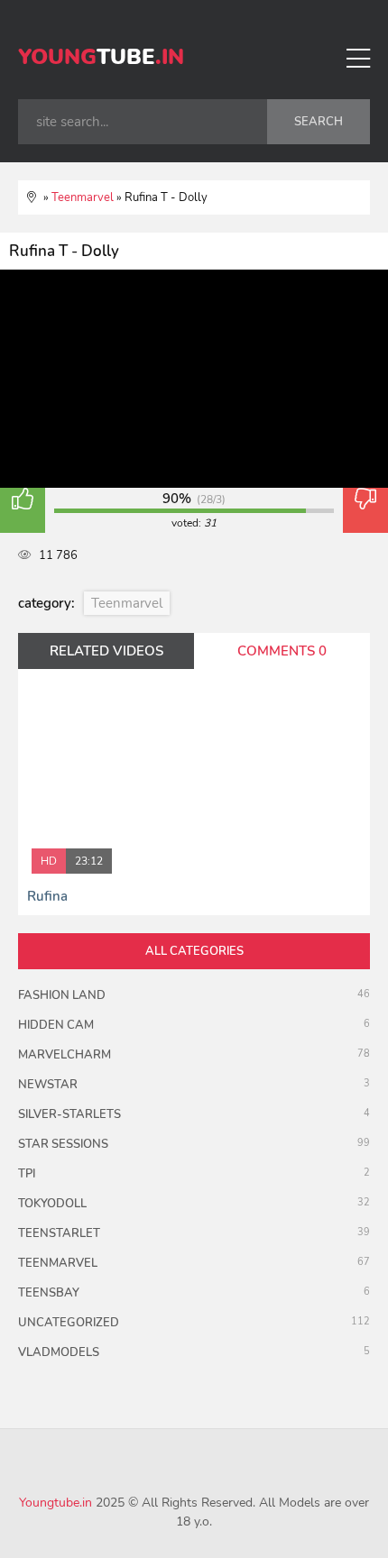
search (318, 122)
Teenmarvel (126, 603)
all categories (194, 951)
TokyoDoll (52, 1204)
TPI (26, 1174)
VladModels (58, 1352)
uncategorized (68, 1323)
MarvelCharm (64, 1055)
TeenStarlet (59, 1233)
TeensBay (48, 1293)
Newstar (48, 1085)
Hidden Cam (56, 1025)
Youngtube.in (55, 1502)
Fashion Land (62, 995)
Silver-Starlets (69, 1114)
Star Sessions (63, 1144)
